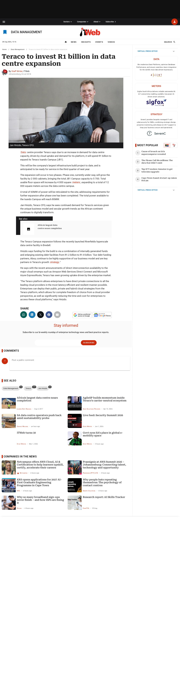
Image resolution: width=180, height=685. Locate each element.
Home (4, 49)
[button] (3, 21)
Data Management (18, 49)
